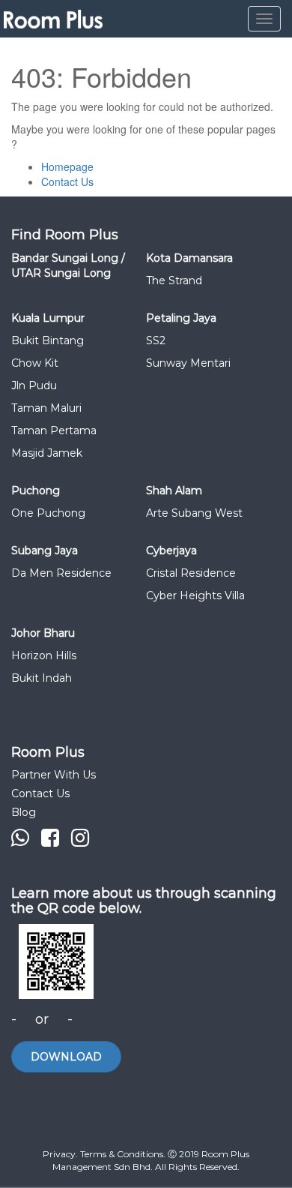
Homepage (67, 166)
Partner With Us (53, 775)
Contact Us (67, 181)
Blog (23, 812)
